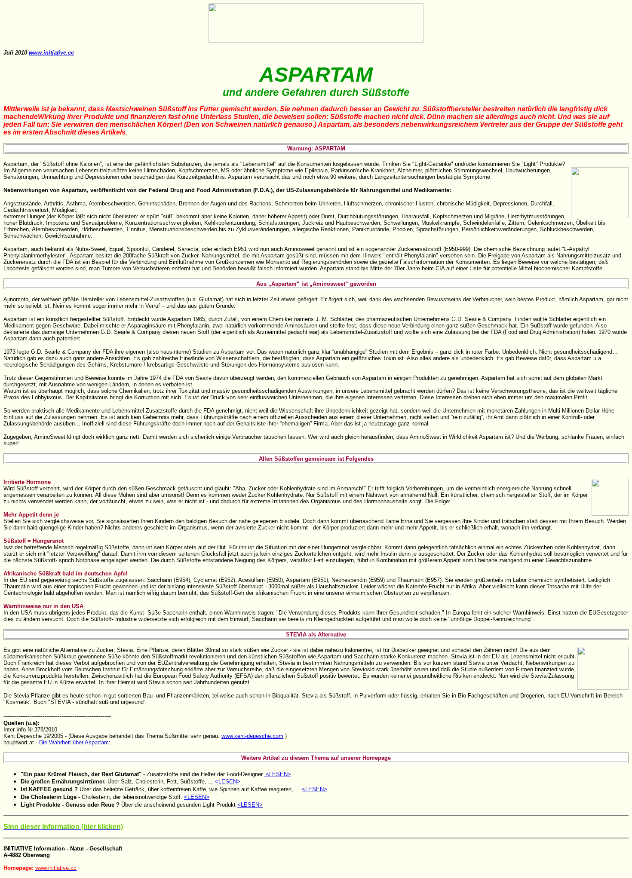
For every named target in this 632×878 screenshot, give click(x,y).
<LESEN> (278, 774)
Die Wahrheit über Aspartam (74, 742)
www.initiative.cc (51, 52)
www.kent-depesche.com (252, 736)
